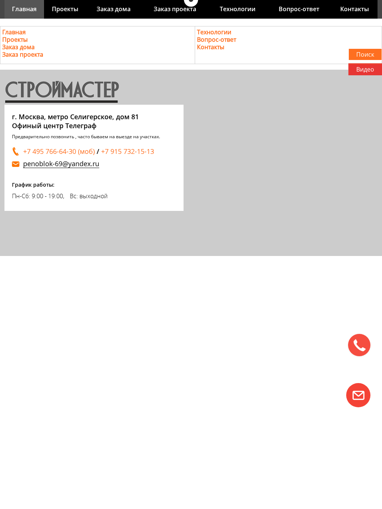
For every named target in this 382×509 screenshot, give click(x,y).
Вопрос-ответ (299, 9)
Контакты (354, 9)
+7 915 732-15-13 (127, 151)
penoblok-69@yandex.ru (61, 163)
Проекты (65, 9)
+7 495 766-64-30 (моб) (59, 151)
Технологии (238, 9)
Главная (24, 9)
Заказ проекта (175, 9)
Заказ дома (114, 9)
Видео (365, 69)
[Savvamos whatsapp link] (358, 395)
